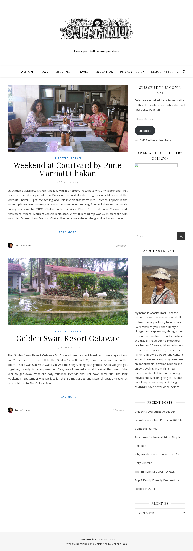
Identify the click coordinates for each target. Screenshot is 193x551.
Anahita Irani (23, 245)
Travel (83, 71)
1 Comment (120, 245)
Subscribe (145, 130)
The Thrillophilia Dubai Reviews (155, 471)
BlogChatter (162, 71)
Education (104, 71)
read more (67, 232)
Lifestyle (62, 71)
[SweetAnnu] (96, 29)
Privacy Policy (132, 71)
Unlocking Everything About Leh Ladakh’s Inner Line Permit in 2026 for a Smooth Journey (159, 420)
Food (44, 71)
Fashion (26, 71)
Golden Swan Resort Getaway (67, 338)
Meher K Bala (119, 544)
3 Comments (120, 410)
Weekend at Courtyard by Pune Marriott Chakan (67, 169)
